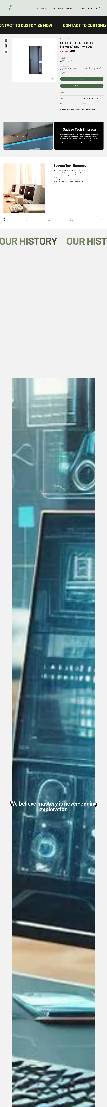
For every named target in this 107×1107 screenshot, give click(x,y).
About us (60, 8)
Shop (53, 8)
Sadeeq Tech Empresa (66, 39)
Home (36, 8)
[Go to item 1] (5, 40)
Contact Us (69, 8)
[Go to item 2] (5, 46)
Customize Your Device (82, 86)
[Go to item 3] (5, 51)
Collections (44, 8)
